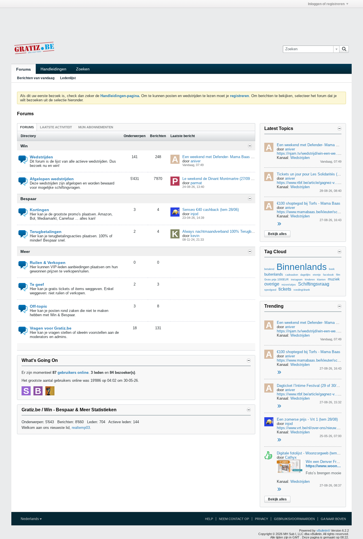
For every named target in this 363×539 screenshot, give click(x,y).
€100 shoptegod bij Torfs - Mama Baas (308, 203)
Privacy (261, 519)
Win (24, 146)
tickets (284, 289)
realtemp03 (81, 427)
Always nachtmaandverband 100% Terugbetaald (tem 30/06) (231, 231)
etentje (317, 274)
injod (194, 214)
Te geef (37, 284)
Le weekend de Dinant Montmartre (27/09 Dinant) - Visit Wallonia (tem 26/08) (245, 179)
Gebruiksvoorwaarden (294, 519)
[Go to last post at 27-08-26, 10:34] (279, 489)
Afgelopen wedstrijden (52, 179)
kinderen (310, 279)
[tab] (27, 127)
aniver (196, 161)
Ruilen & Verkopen (48, 262)
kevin (195, 236)
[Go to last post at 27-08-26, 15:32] (279, 406)
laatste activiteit (56, 127)
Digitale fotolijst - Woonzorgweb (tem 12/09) (312, 453)
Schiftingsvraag (313, 284)
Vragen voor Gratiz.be (50, 328)
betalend (269, 269)
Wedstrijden (41, 157)
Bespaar (28, 198)
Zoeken (83, 69)
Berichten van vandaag (35, 78)
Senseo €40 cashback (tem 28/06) (210, 209)
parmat (196, 183)
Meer (25, 251)
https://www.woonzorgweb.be (332, 466)
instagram (297, 279)
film (338, 274)
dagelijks (305, 274)
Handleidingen (53, 69)
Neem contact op (234, 519)
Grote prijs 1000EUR (276, 279)
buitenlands (273, 274)
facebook (328, 274)
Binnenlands (302, 267)
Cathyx (291, 457)
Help (209, 519)
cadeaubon (291, 274)
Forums (23, 69)
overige (271, 284)
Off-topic (38, 306)
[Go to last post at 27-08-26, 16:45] (279, 224)
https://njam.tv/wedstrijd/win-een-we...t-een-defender (319, 153)
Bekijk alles (277, 234)
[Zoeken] (344, 49)
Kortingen (39, 209)
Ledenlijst (68, 78)
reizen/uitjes (289, 284)
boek (332, 269)
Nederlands (30, 519)
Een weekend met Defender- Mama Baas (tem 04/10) (226, 157)
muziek (334, 279)
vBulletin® (323, 530)
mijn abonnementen (95, 127)
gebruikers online (73, 372)
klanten (321, 279)
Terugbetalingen (46, 231)
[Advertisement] (181, 20)
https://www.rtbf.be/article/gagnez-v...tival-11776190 (319, 394)
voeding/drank (302, 289)
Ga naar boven (333, 519)
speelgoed (270, 289)
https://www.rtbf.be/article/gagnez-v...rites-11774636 (319, 183)
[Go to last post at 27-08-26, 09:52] (279, 440)
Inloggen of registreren (326, 4)
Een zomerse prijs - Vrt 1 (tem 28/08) (307, 419)
